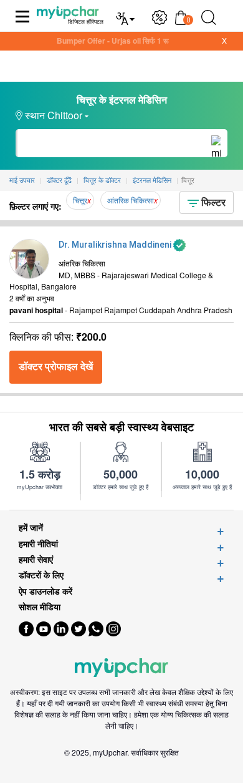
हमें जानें (31, 527)
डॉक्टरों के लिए (41, 575)
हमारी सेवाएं (36, 559)
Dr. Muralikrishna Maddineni (116, 245)
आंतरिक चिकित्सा (130, 200)
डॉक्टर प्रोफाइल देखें (56, 366)
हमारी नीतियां (38, 543)
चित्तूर (80, 200)
